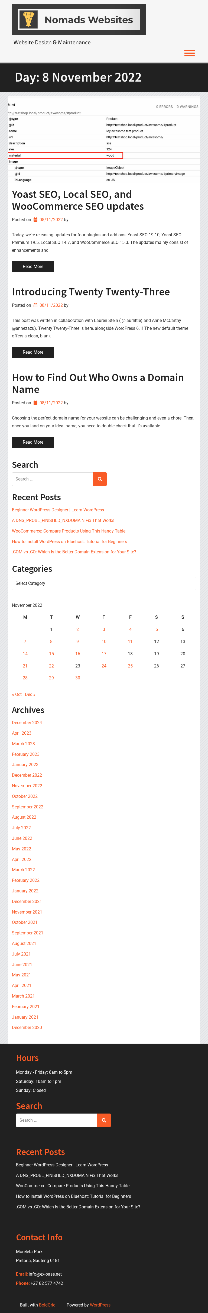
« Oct (17, 694)
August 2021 (24, 943)
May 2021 (21, 975)
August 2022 (24, 817)
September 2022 (27, 806)
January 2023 (25, 764)
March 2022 (23, 869)
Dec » (30, 694)
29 (51, 677)
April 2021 (21, 985)
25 (130, 666)
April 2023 (21, 733)
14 (25, 653)
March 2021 (23, 996)
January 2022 (25, 890)
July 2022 (21, 827)
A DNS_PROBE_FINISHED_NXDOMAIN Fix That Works (63, 520)
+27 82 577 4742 (47, 1283)
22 (51, 666)
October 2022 (25, 796)
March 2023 (23, 743)
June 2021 (22, 964)
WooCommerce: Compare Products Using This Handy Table (68, 531)
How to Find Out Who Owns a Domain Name (98, 383)
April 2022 (21, 859)
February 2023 (26, 754)
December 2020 (27, 1027)
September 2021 (27, 932)
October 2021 (25, 922)
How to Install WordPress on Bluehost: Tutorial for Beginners (69, 541)
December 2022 (27, 775)
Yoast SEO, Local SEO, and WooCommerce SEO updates (78, 200)
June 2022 (22, 838)
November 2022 (27, 785)
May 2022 (21, 848)
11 (130, 641)
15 (51, 653)
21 (25, 666)
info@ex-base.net (45, 1274)
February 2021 (26, 1006)
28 (25, 677)
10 (104, 641)
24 (104, 666)
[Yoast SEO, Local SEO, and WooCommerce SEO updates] (104, 139)
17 (104, 653)
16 (77, 653)
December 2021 (27, 901)
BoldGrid (47, 1305)
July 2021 (21, 954)
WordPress (100, 1305)
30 (77, 677)
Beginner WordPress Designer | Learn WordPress (58, 509)
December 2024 (27, 722)
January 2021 (25, 1017)
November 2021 (27, 912)
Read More (33, 266)
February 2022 (26, 880)
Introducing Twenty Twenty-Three (91, 291)
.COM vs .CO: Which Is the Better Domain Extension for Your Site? (74, 551)
